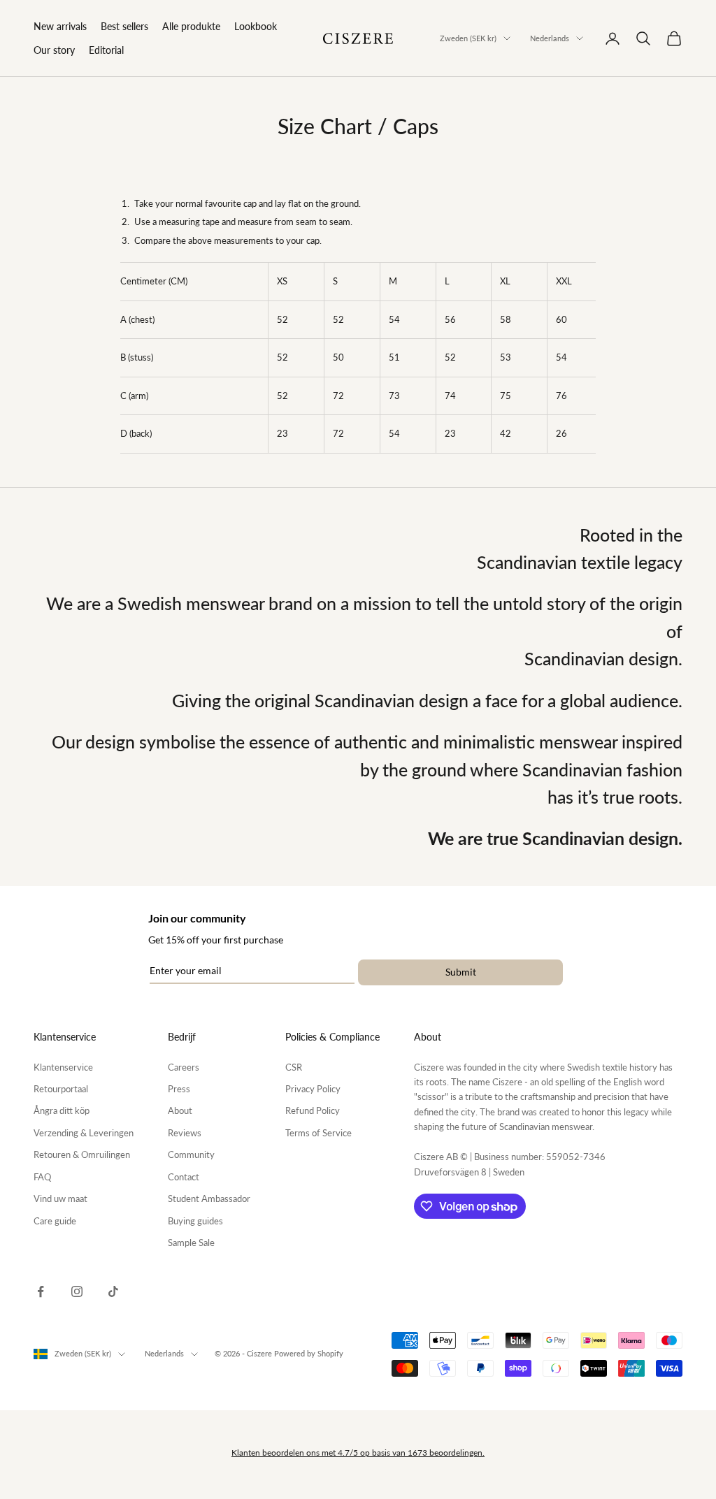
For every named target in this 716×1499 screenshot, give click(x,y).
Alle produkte (191, 26)
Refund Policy (312, 1110)
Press (179, 1088)
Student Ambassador (209, 1198)
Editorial (106, 50)
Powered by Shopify (308, 1353)
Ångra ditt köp (62, 1110)
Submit (460, 972)
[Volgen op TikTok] (113, 1291)
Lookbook (255, 26)
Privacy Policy (313, 1088)
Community (191, 1154)
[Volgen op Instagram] (77, 1291)
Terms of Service (318, 1132)
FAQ (42, 1176)
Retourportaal (61, 1088)
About (180, 1110)
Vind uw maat (60, 1198)
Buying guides (195, 1220)
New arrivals (60, 26)
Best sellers (124, 26)
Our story (54, 50)
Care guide (55, 1220)
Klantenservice (63, 1067)
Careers (183, 1067)
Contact (183, 1176)
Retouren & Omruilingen (82, 1154)
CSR (293, 1067)
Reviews (184, 1132)
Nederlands (549, 38)
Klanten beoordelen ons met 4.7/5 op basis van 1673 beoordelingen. (358, 1452)
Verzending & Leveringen (84, 1132)
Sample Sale (191, 1242)
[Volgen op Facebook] (41, 1291)
